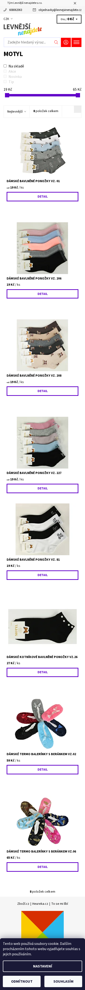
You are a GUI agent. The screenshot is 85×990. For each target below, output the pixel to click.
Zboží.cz (23, 903)
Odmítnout (22, 981)
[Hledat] (56, 42)
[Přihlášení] (66, 42)
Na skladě (16, 66)
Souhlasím (63, 981)
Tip (11, 82)
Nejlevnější (15, 111)
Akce (12, 71)
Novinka (15, 76)
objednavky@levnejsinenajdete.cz (59, 10)
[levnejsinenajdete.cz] (42, 29)
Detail (43, 196)
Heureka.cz (40, 903)
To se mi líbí (59, 903)
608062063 (15, 10)
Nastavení (42, 966)
